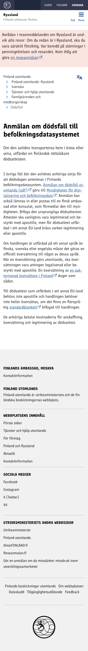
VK (5, 505)
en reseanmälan (24, 57)
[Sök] (72, 15)
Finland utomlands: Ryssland (32, 82)
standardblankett (23, 307)
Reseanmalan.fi (14, 553)
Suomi (48, 5)
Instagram (11, 489)
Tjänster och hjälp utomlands (32, 92)
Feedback (72, 592)
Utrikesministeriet (16, 530)
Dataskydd (16, 592)
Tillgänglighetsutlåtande (44, 592)
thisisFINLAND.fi (15, 545)
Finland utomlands (17, 76)
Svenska (17, 87)
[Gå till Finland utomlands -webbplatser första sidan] (7, 5)
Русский (62, 5)
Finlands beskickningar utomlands (30, 586)
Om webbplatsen (70, 586)
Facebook (10, 482)
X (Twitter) (11, 497)
